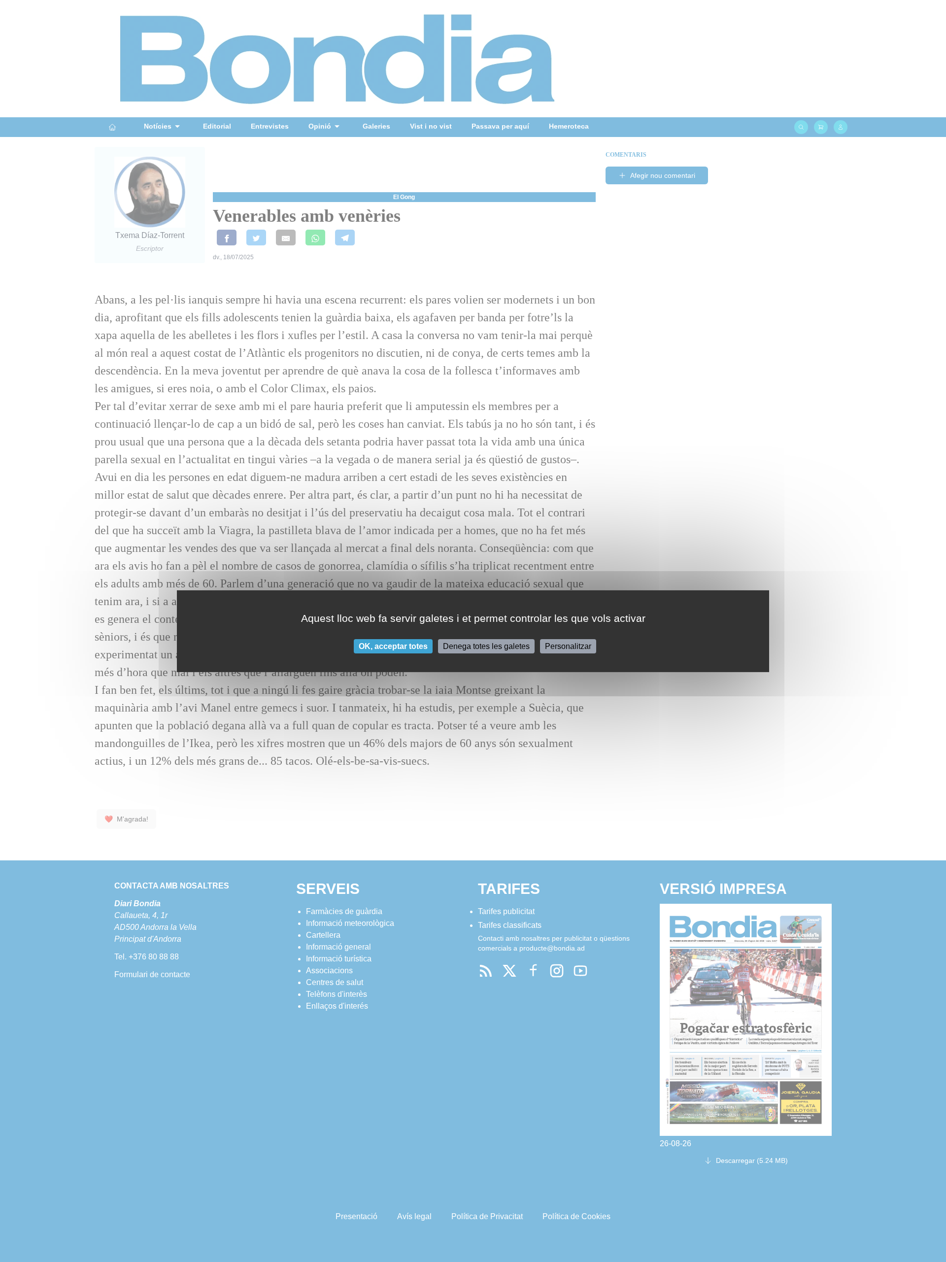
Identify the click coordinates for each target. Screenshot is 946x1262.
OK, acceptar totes (393, 646)
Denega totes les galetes (486, 646)
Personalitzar (568, 646)
